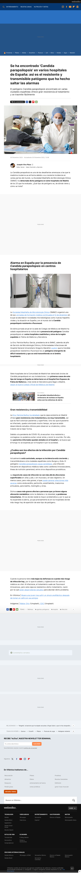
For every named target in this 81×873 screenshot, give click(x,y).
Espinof (37, 820)
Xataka (7, 817)
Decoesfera (8, 840)
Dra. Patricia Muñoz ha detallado (26, 415)
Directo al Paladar (55, 817)
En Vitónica (40, 393)
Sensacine (38, 817)
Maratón (72, 53)
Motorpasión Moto (70, 820)
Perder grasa (9, 787)
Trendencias (8, 837)
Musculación (9, 775)
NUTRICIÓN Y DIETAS (41, 7)
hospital (55, 609)
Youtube (70, 7)
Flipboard (74, 7)
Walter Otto (25, 604)
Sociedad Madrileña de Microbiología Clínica (31, 312)
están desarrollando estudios (31, 590)
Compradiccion (9, 843)
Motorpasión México (69, 856)
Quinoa (23, 731)
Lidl (47, 53)
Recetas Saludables (61, 779)
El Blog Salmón (24, 837)
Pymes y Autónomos (23, 841)
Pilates (17, 53)
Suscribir (36, 744)
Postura (40, 53)
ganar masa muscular (62, 787)
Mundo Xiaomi (9, 830)
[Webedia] (76, 1)
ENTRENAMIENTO (12, 7)
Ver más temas (10, 791)
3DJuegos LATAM (25, 855)
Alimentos (8, 779)
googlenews (77, 7)
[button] (25, 164)
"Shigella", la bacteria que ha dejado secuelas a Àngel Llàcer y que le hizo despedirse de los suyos (44, 725)
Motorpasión (69, 817)
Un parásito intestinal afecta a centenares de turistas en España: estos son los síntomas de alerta (50, 397)
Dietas (32, 779)
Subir (71, 808)
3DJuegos (23, 817)
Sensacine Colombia (38, 858)
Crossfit (31, 731)
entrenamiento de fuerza (38, 783)
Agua (65, 53)
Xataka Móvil (8, 820)
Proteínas (9, 53)
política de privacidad (30, 748)
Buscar (73, 800)
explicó (54, 348)
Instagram (63, 7)
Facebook (66, 7)
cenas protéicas (35, 787)
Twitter (30, 102)
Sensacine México (40, 855)
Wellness (30, 609)
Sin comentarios (18, 102)
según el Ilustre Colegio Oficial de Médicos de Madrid (32, 385)
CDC (42, 604)
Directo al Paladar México (55, 856)
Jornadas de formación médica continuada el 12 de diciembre (41, 315)
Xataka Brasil (8, 858)
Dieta (52, 53)
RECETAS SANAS (26, 7)
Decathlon (32, 53)
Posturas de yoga (49, 731)
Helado (59, 53)
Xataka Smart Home (9, 826)
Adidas (24, 53)
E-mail (36, 102)
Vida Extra (23, 820)
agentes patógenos (43, 609)
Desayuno (8, 783)
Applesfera (8, 823)
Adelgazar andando (64, 731)
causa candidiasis (35, 464)
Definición (58, 783)
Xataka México (9, 855)
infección (64, 609)
